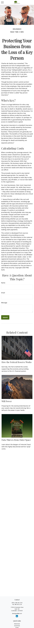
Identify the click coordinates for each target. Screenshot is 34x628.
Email (3, 293)
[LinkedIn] (17, 616)
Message (4, 303)
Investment (17, 625)
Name (3, 283)
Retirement (17, 624)
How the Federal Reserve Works (16, 362)
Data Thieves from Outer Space (16, 439)
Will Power (7, 401)
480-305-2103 (18, 602)
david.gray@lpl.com (17, 613)
